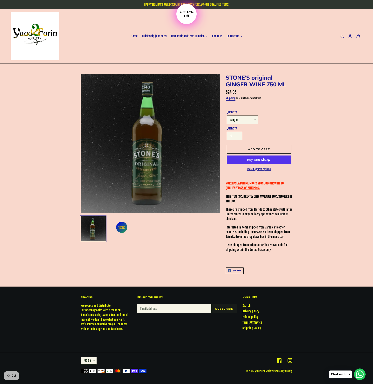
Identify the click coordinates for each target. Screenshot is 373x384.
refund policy (250, 317)
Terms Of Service (252, 322)
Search (246, 306)
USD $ (87, 360)
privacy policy (250, 311)
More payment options (259, 169)
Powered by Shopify (282, 371)
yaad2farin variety (264, 371)
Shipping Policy (251, 328)
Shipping (230, 98)
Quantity (232, 112)
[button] (186, 14)
